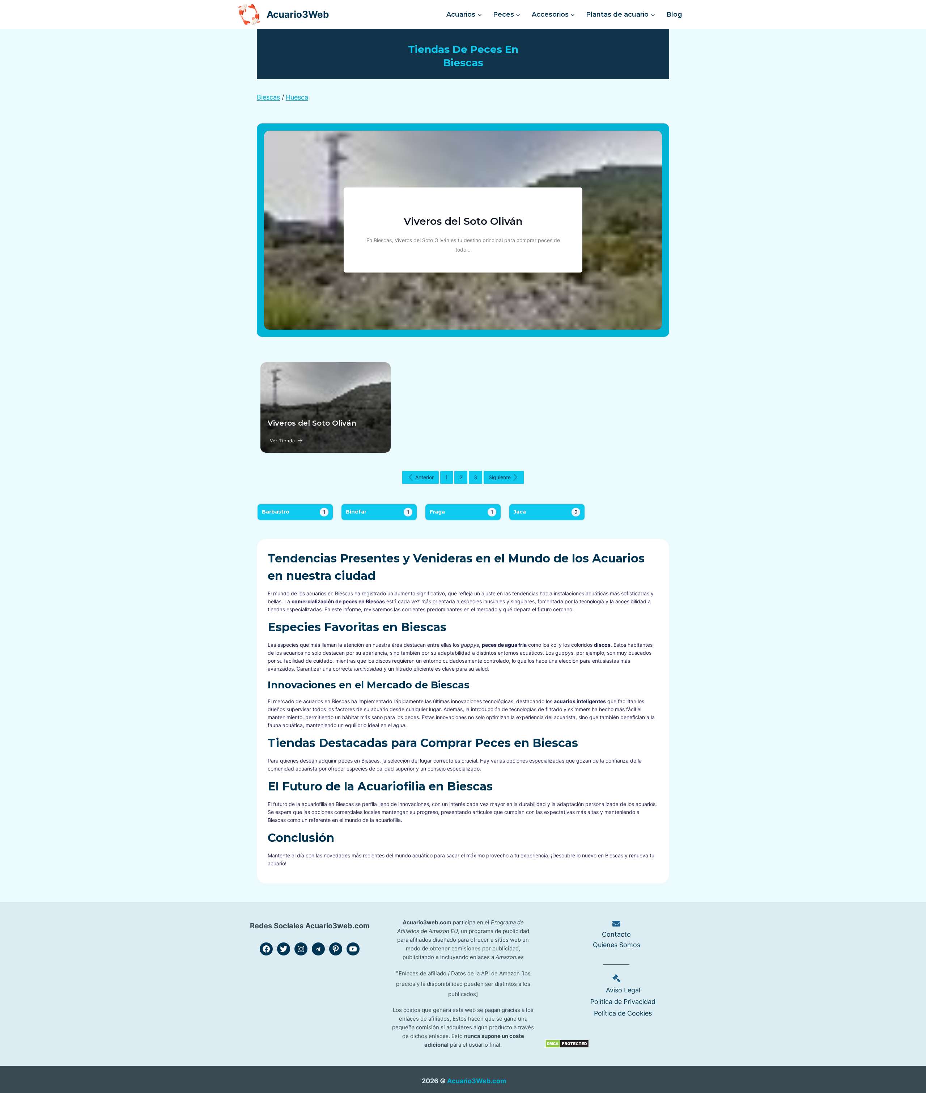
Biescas (268, 97)
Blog (674, 14)
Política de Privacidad (622, 1001)
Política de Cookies (623, 1013)
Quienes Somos (616, 945)
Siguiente (500, 477)
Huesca (297, 97)
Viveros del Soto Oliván (463, 221)
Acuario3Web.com (476, 1081)
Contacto (616, 934)
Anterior (424, 477)
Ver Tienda (282, 440)
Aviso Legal (623, 990)
